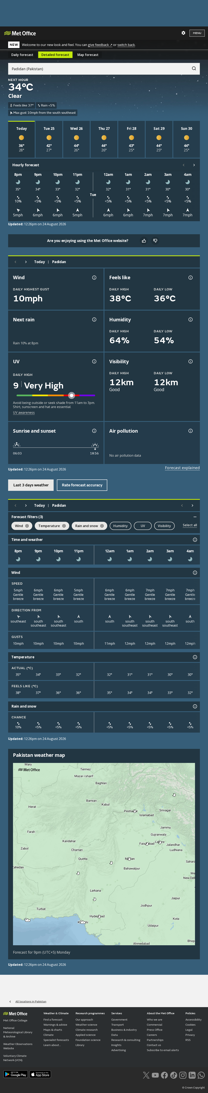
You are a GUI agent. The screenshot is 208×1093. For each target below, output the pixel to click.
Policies (190, 1013)
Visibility (164, 526)
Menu (197, 33)
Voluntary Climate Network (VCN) (15, 1058)
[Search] (192, 67)
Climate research (87, 1030)
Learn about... (52, 1045)
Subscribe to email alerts (163, 1050)
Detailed (55, 55)
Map (88, 55)
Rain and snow (85, 526)
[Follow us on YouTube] (155, 1074)
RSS (188, 1040)
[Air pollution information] (190, 431)
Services (116, 1013)
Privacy (190, 1035)
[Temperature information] (194, 657)
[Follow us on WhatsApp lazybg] (201, 1074)
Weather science (86, 1024)
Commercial (154, 1024)
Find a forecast (53, 1019)
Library (80, 1045)
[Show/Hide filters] (195, 517)
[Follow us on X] (146, 1074)
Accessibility (193, 1019)
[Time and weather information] (194, 540)
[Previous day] (15, 262)
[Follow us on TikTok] (173, 1074)
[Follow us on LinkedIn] (192, 1074)
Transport (117, 1024)
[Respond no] (155, 241)
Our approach (84, 1019)
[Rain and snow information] (194, 706)
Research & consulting (125, 1040)
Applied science (86, 1035)
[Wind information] (194, 573)
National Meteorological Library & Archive (17, 1032)
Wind (17, 526)
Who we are (154, 1019)
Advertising (118, 1050)
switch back (126, 45)
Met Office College (15, 1020)
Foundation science (88, 1040)
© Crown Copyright (193, 1087)
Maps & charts (52, 1030)
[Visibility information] (190, 361)
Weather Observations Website (17, 1046)
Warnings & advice (55, 1024)
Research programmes (90, 1013)
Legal (189, 1030)
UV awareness (24, 412)
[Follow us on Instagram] (182, 1074)
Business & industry (124, 1030)
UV (143, 526)
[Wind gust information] (94, 277)
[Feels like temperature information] (190, 277)
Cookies (190, 1024)
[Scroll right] (194, 165)
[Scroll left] (184, 165)
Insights (116, 1045)
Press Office (154, 1030)
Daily (22, 55)
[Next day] (26, 262)
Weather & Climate (56, 1013)
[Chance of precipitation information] (94, 319)
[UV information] (94, 361)
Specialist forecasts (56, 1040)
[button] (174, 795)
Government (119, 1019)
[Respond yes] (144, 241)
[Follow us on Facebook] (164, 1074)
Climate (48, 1035)
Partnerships (155, 1040)
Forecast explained (182, 467)
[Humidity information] (190, 319)
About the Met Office (160, 1013)
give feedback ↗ (100, 45)
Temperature (47, 526)
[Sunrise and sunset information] (94, 431)
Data (114, 1035)
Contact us (154, 1045)
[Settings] (183, 33)
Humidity (120, 526)
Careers (152, 1035)
